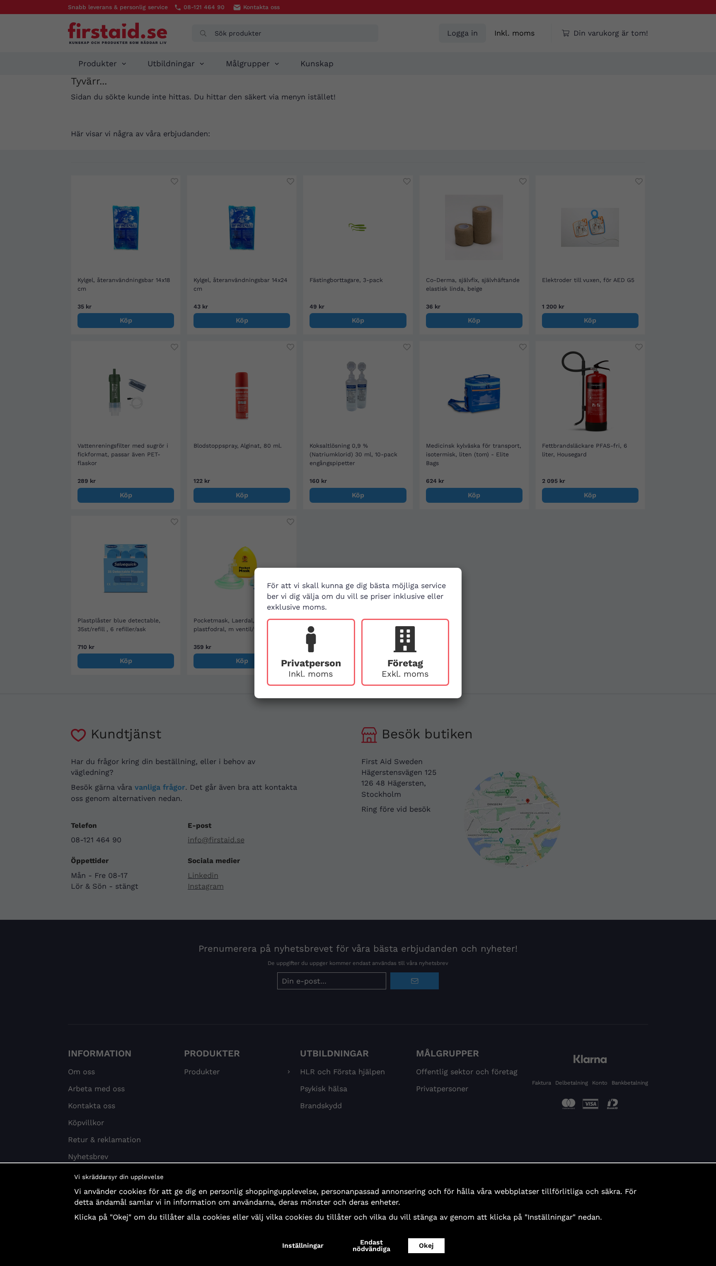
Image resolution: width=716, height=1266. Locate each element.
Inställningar (303, 1245)
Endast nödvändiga (371, 1245)
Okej (426, 1245)
